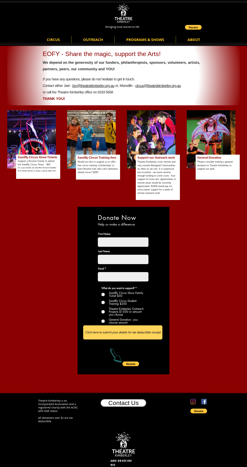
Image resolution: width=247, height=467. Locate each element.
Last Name (104, 251)
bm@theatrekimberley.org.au (93, 86)
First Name (104, 234)
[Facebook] (204, 401)
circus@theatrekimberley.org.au (158, 86)
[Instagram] (193, 401)
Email (101, 268)
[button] (193, 27)
